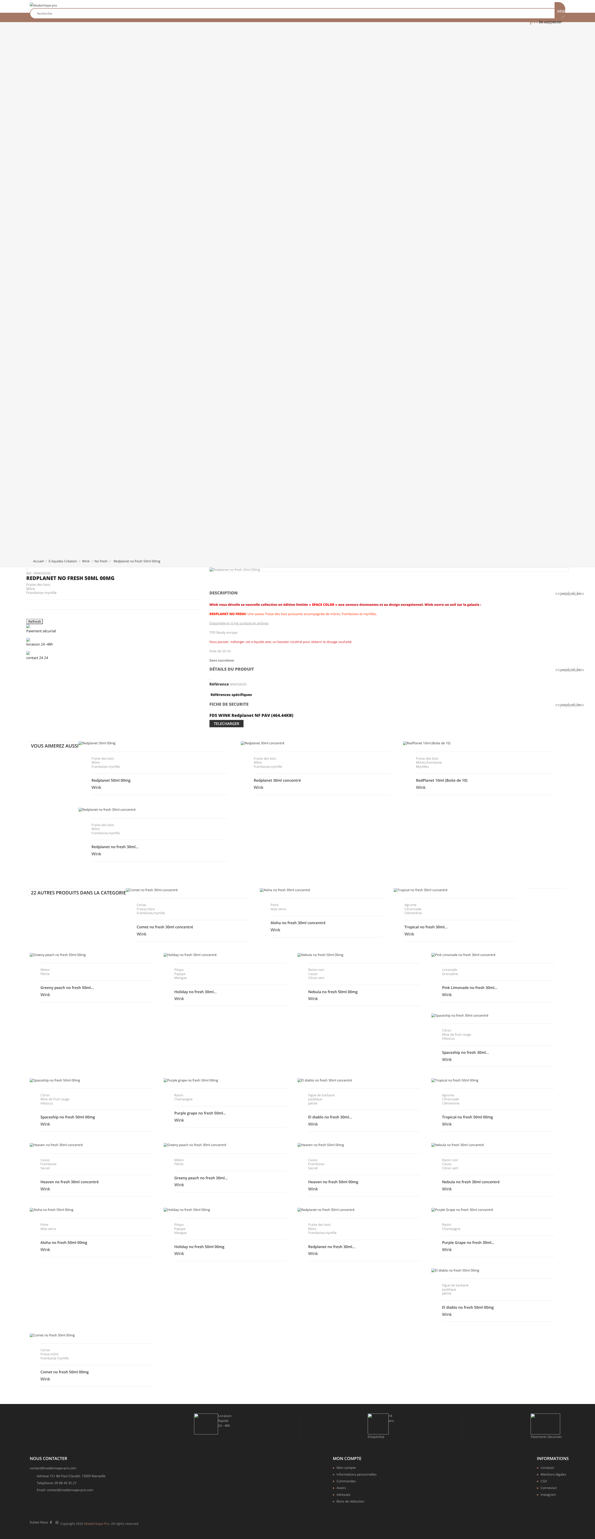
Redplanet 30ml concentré (277, 780)
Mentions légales (553, 1475)
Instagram (548, 1495)
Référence (219, 684)
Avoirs (341, 1488)
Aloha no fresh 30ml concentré (298, 922)
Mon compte (347, 1458)
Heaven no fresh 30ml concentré (69, 1181)
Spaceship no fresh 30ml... (465, 1052)
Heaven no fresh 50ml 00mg (333, 1181)
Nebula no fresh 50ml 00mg (333, 991)
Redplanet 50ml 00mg (111, 780)
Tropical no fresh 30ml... (425, 926)
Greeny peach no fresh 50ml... (67, 987)
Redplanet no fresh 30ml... (115, 846)
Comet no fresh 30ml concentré (165, 926)
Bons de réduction (350, 1502)
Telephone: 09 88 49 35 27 (56, 1483)
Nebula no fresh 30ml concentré (471, 1181)
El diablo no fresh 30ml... (330, 1117)
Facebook (51, 1522)
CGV (544, 1481)
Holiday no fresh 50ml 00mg (199, 1246)
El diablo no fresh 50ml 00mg (468, 1307)
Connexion (549, 1488)
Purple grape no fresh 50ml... (200, 1113)
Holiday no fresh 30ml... (195, 991)
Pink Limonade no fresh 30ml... (469, 987)
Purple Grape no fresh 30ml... (468, 1242)
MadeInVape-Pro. (97, 1524)
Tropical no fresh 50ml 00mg (467, 1117)
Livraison (547, 1468)
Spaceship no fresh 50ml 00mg (67, 1117)
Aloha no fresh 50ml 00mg (63, 1242)
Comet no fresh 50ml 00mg (64, 1371)
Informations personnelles (355, 1475)
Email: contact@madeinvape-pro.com (65, 1490)
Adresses (343, 1495)
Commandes (346, 1481)
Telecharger (226, 723)
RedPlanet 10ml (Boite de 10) (441, 780)
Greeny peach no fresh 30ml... (201, 1177)
